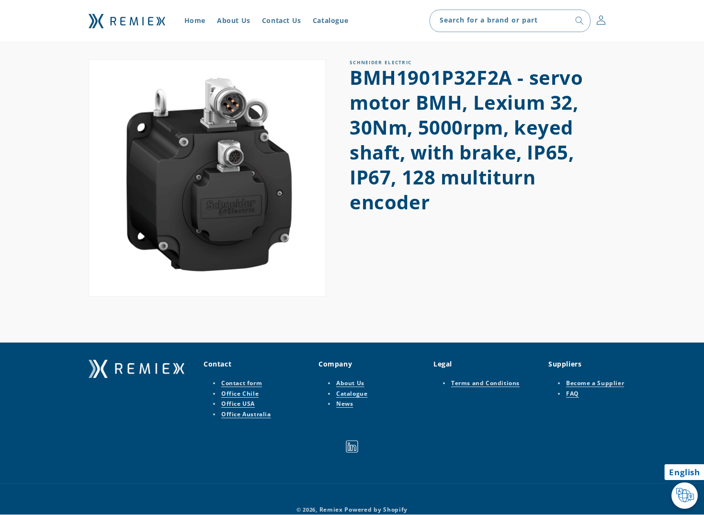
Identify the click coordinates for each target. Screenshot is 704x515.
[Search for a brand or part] (579, 20)
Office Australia (246, 414)
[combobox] (510, 21)
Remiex (331, 509)
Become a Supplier (595, 383)
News (344, 404)
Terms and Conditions (485, 383)
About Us (350, 383)
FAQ (572, 393)
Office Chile (240, 393)
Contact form (241, 383)
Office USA (238, 404)
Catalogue (351, 393)
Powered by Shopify (376, 509)
